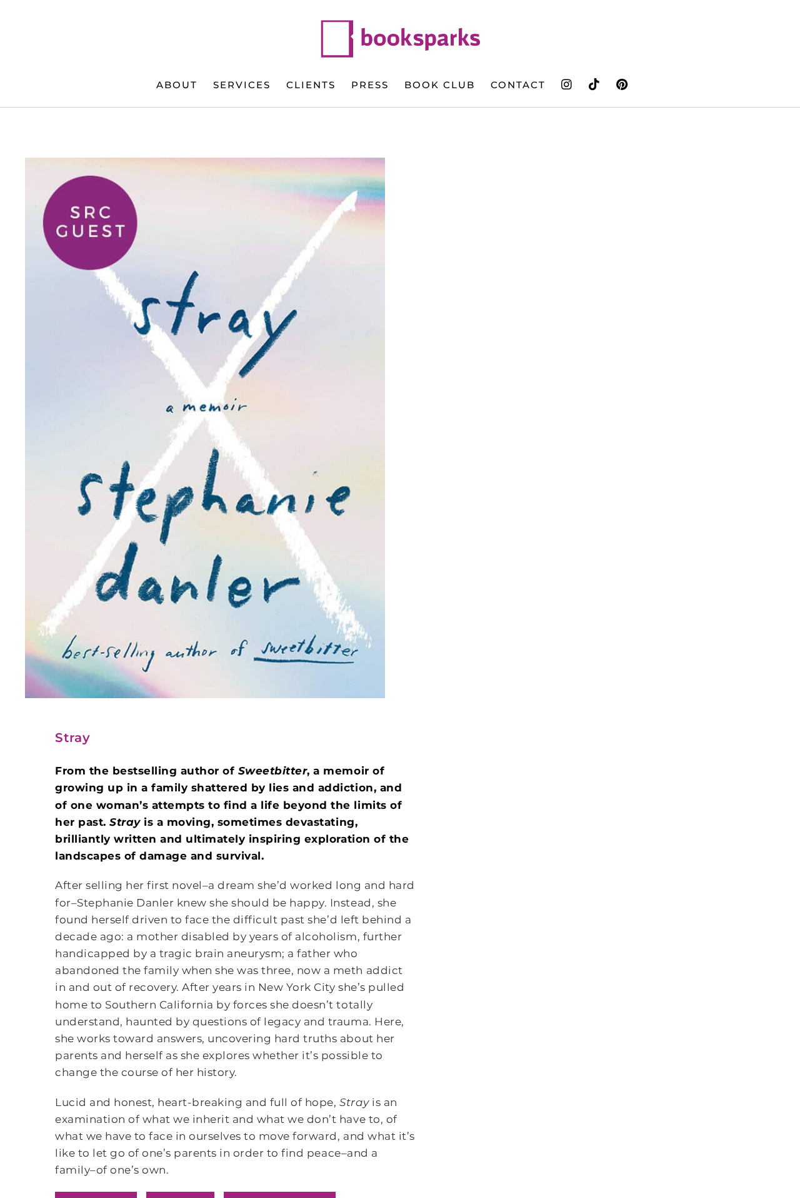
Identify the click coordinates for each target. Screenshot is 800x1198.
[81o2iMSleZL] (205, 428)
